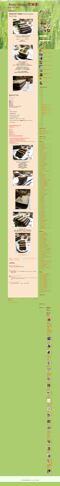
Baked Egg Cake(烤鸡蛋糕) (42, 232)
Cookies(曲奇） (41, 241)
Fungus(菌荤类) (41, 175)
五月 (41, 103)
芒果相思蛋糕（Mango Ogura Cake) (47, 77)
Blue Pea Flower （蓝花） (42, 156)
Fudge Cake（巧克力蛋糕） (42, 247)
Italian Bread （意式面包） (42, 284)
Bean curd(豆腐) (41, 148)
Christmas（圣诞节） (42, 165)
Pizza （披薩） (41, 259)
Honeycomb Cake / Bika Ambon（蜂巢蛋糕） (45, 248)
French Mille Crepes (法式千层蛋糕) (43, 245)
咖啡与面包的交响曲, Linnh (49, 367)
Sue (11, 270)
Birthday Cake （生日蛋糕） (42, 153)
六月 (41, 102)
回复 (11, 267)
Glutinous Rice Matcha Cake (49, 358)
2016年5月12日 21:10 (17, 282)
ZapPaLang (48, 419)
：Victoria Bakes (14, 97)
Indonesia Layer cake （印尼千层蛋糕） (44, 249)
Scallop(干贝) (41, 211)
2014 (41, 123)
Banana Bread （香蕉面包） (42, 276)
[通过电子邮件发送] (22, 258)
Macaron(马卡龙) (41, 251)
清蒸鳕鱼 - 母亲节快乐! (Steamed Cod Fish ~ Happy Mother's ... (46, 113)
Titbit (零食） (41, 222)
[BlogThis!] (23, 258)
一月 (41, 120)
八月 (41, 99)
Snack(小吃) (40, 214)
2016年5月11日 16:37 (17, 265)
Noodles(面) (40, 192)
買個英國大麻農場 (51, 427)
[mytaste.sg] (41, 311)
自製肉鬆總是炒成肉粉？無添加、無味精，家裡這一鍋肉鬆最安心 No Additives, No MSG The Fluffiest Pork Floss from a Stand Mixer (49, 332)
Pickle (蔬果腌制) (41, 197)
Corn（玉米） (41, 167)
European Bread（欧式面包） (43, 281)
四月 (41, 116)
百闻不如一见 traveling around (43, 133)
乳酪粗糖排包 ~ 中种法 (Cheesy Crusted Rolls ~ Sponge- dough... (46, 105)
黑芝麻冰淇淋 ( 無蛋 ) (51, 363)
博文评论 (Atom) (12, 300)
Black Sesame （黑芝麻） (42, 155)
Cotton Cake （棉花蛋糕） (42, 242)
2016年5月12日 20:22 (18, 275)
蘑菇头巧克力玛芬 (51, 345)
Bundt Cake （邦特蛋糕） (42, 238)
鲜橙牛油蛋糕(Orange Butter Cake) (45, 107)
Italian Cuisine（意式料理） (42, 184)
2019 (41, 91)
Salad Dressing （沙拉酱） (42, 206)
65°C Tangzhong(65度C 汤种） (43, 275)
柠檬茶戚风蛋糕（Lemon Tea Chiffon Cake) (47, 45)
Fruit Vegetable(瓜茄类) (42, 174)
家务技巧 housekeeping (42, 138)
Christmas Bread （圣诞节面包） (43, 280)
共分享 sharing (41, 129)
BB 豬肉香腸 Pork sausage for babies (49, 432)
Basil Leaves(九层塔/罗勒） (42, 147)
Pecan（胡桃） (41, 196)
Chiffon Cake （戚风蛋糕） (42, 164)
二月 (41, 119)
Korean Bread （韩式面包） (42, 286)
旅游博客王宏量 (49, 336)
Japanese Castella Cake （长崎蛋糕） (44, 250)
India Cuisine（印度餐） (42, 182)
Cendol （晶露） (41, 162)
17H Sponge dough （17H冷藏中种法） (44, 273)
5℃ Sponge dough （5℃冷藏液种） (43, 274)
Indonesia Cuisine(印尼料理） (43, 183)
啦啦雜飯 (48, 377)
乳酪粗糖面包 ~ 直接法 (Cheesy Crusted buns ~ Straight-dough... (46, 109)
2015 (41, 122)
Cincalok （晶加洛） (42, 166)
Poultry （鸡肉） (41, 202)
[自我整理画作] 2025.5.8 (51, 409)
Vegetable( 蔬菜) (41, 223)
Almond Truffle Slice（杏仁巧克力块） (47, 57)
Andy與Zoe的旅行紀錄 (49, 398)
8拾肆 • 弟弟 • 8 (51, 379)
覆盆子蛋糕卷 (51, 415)
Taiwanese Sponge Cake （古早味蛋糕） (44, 267)
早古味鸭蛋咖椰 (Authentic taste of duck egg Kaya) (47, 74)
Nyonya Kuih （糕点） (42, 194)
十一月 (42, 97)
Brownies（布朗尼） (41, 157)
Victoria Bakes (13, 282)
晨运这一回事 (51, 369)
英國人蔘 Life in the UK (49, 390)
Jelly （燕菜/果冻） (41, 186)
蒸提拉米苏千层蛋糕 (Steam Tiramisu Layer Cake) (46, 111)
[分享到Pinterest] (25, 258)
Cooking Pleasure (49, 439)
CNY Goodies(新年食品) (42, 158)
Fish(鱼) (40, 173)
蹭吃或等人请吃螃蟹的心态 (51, 352)
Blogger (35, 480)
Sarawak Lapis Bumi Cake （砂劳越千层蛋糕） (45, 261)
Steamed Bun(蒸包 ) (41, 217)
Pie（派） (40, 258)
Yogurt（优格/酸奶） (42, 226)
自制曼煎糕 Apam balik (51, 422)
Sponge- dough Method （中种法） (43, 290)
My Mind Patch (49, 383)
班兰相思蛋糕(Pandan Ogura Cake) (47, 61)
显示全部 (51, 474)
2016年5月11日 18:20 (14, 270)
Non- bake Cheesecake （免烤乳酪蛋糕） (44, 256)
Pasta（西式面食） (41, 195)
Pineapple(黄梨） (41, 198)
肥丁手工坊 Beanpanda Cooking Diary (49, 329)
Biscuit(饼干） (41, 154)
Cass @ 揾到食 (13, 265)
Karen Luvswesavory (13, 275)
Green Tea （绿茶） (41, 178)
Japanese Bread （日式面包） (43, 285)
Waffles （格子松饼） (42, 269)
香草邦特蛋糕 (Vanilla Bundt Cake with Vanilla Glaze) (46, 115)
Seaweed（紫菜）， (41, 213)
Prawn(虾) (40, 203)
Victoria (20, 35)
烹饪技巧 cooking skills (42, 139)
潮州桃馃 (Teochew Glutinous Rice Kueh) (47, 53)
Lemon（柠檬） (41, 188)
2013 (41, 124)
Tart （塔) (40, 268)
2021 (41, 88)
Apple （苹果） (41, 143)
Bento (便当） (41, 152)
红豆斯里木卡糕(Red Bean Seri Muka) (45, 106)
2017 (41, 93)
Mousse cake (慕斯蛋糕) (42, 255)
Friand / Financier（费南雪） (43, 246)
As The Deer (48, 453)
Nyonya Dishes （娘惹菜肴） (42, 193)
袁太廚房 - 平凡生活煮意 (49, 469)
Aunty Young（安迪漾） (24, 4)
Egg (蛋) (40, 172)
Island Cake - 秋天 (51, 455)
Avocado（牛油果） (41, 144)
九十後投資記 (49, 425)
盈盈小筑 (48, 434)
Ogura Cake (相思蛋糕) (42, 257)
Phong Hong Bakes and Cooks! (49, 317)
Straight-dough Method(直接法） (43, 291)
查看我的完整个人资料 (42, 17)
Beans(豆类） (41, 149)
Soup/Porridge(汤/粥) (42, 215)
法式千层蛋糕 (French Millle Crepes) (47, 65)
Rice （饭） (40, 205)
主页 (23, 299)
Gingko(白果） (41, 176)
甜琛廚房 (48, 431)
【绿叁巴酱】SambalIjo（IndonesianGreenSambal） (49, 436)
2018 (41, 92)
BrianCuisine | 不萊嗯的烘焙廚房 (49, 373)
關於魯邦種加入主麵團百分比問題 (49, 375)
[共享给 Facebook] (24, 258)
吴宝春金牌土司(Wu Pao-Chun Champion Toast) (46, 49)
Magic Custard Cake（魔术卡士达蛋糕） (44, 252)
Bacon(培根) (40, 145)
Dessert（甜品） (41, 168)
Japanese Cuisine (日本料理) (42, 185)
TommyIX (32, 480)
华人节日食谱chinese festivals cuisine (43, 227)
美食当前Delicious (41, 134)
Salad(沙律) (40, 207)
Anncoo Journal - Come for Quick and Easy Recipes (49, 357)
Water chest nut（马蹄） (42, 224)
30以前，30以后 (49, 406)
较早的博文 (36, 299)
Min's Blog (48, 446)
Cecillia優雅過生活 (49, 459)
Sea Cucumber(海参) (42, 212)
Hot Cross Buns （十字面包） (43, 283)
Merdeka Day (51, 319)
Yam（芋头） (41, 225)
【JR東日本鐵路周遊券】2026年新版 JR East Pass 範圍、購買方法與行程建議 (49, 325)
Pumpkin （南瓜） (41, 204)
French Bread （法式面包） (42, 282)
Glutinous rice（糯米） (42, 177)
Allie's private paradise (49, 413)
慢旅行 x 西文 (49, 323)
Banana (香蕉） (41, 146)
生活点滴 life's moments (42, 132)
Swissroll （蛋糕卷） (42, 266)
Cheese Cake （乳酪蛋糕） (42, 163)
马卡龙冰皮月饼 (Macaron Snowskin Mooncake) (47, 70)
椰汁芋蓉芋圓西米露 (51, 471)
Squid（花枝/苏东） (41, 216)
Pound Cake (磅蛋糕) (42, 260)
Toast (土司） (41, 292)
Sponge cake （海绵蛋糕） (42, 265)
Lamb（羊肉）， (41, 187)
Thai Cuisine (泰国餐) (42, 221)
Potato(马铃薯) (41, 201)
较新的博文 (10, 299)
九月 (41, 98)
